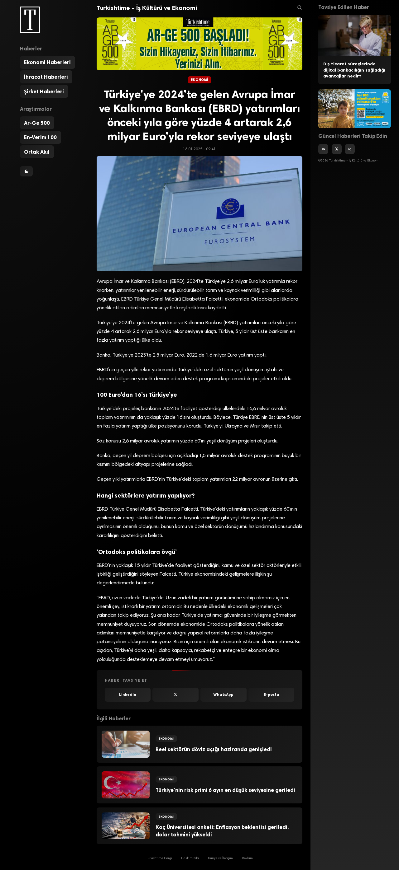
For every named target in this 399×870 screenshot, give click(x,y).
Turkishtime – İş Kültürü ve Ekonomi (147, 8)
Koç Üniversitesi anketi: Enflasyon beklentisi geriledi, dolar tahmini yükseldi (222, 830)
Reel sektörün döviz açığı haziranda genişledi (214, 749)
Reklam (247, 858)
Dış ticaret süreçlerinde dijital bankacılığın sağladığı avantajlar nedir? (354, 70)
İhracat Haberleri (46, 77)
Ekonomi (199, 80)
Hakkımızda (190, 858)
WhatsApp (223, 694)
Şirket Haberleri (44, 91)
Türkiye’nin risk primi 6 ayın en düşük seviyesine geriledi (225, 790)
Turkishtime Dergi (159, 858)
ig (350, 149)
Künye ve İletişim (220, 858)
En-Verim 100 (40, 137)
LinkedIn (127, 694)
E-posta (271, 694)
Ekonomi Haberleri (47, 62)
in (323, 149)
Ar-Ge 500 (37, 123)
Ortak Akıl (37, 152)
